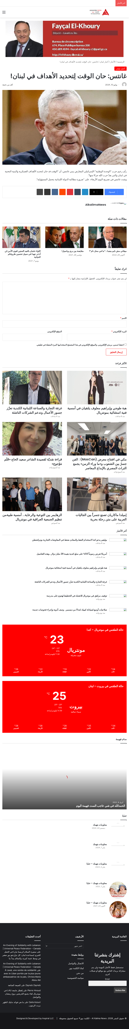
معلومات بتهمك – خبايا (97, 863)
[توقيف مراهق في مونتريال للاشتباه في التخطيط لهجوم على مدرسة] (118, 600)
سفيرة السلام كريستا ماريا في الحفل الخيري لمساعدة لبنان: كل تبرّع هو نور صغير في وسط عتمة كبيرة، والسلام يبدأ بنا (21, 955)
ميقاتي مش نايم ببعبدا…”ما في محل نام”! (108, 251)
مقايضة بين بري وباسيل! (73, 251)
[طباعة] (40, 192)
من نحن (80, 973)
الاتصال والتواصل (76, 963)
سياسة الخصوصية (75, 978)
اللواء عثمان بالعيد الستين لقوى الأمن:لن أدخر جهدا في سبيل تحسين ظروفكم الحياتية (23, 254)
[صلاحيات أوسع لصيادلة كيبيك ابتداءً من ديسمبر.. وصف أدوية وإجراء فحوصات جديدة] (118, 614)
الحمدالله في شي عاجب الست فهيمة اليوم (100, 806)
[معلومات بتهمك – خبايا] (118, 870)
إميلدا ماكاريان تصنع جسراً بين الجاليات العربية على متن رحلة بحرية (101, 517)
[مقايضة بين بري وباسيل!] (64, 237)
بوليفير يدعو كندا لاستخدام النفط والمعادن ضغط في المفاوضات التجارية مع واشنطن (69, 539)
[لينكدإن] (85, 192)
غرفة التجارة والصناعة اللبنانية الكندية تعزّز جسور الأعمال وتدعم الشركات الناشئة (34, 410)
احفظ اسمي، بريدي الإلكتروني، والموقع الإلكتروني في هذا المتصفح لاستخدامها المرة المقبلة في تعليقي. (80, 344)
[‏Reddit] (62, 192)
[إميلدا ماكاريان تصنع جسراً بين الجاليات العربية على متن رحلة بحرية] (97, 494)
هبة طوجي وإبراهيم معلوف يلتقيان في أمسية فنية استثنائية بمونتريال (97, 410)
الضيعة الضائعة (14, 985)
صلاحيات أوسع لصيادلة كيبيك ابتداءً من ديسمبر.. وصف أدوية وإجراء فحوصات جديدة (70, 609)
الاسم (123, 318)
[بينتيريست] (70, 192)
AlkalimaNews (95, 205)
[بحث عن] (125, 13)
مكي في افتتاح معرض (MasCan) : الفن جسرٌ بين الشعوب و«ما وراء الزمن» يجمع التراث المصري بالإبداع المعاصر (99, 463)
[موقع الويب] (104, 210)
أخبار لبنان (104, 61)
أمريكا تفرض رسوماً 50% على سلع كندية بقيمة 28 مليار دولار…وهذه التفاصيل (72, 553)
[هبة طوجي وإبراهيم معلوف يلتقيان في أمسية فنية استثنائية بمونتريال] (97, 387)
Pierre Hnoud (34, 990)
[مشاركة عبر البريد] (47, 192)
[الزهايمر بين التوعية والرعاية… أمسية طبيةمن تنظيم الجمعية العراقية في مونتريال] (32, 494)
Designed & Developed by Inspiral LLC (34, 1018)
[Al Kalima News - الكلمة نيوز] (104, 12)
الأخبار (112, 61)
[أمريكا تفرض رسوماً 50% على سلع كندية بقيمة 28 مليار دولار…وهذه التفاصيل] (118, 558)
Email (107, 979)
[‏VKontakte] (55, 192)
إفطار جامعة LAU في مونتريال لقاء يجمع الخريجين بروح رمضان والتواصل (22, 993)
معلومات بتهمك (100, 824)
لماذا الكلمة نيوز (76, 968)
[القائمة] (4, 13)
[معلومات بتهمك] (118, 831)
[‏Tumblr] (77, 192)
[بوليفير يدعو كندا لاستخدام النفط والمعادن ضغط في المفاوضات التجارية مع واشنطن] (118, 544)
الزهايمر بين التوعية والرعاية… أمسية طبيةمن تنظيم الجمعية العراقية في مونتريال (32, 517)
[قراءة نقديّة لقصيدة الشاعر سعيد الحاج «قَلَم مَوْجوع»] (32, 439)
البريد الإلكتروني (119, 331)
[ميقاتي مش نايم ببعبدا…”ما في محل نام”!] (107, 237)
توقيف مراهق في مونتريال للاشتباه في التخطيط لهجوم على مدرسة (77, 595)
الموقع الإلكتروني (54, 331)
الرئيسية (121, 61)
